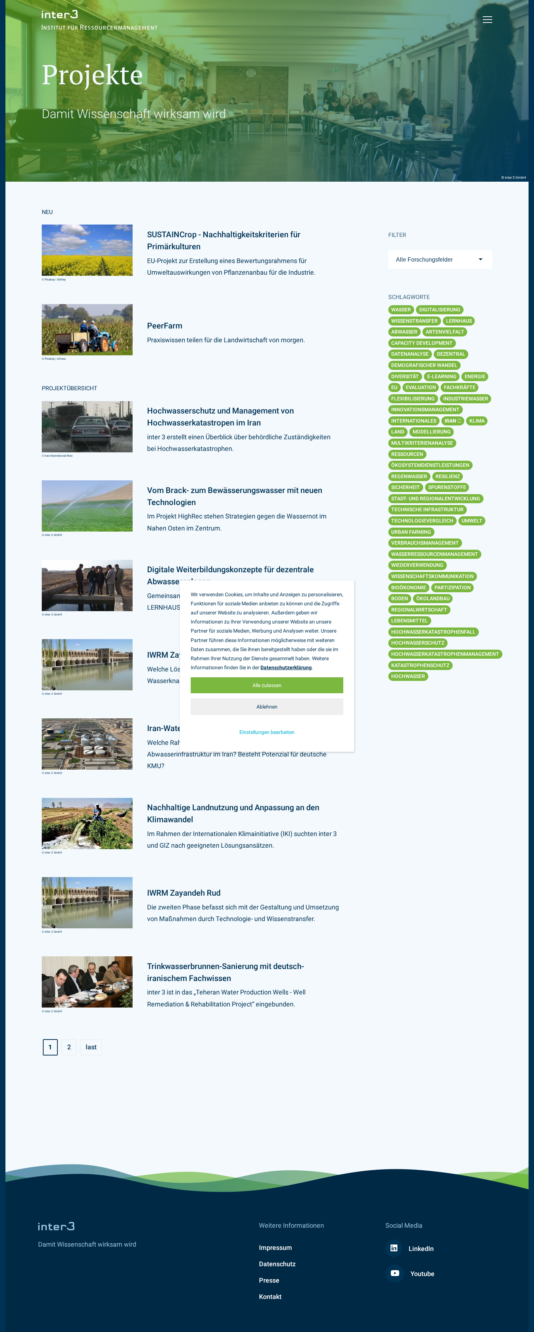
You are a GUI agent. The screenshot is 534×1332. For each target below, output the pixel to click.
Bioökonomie (408, 587)
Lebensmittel (409, 620)
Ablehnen (267, 707)
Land (397, 432)
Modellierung (432, 432)
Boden (399, 598)
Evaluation (421, 387)
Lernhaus (459, 321)
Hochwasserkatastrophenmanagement (445, 654)
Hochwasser (408, 676)
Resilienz (448, 476)
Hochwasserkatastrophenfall (433, 632)
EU (394, 387)
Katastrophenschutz (420, 665)
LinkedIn (420, 1248)
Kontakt (270, 1296)
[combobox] (440, 259)
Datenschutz (277, 1264)
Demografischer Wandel (424, 365)
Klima (477, 421)
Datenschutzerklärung (286, 667)
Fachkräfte (460, 387)
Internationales (413, 421)
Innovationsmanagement (425, 409)
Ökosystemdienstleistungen (430, 465)
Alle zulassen (267, 685)
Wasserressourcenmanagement (434, 554)
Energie (475, 376)
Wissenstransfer (414, 321)
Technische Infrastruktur (427, 509)
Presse (269, 1280)
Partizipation (452, 587)
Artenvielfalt (445, 332)
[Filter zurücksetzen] (459, 420)
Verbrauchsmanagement (425, 543)
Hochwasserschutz (417, 643)
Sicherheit (405, 487)
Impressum (275, 1247)
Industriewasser (465, 398)
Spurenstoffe (447, 487)
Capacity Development (422, 343)
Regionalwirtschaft (419, 610)
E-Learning (442, 376)
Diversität (405, 376)
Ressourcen (407, 454)
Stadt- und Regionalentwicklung (435, 498)
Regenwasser (409, 476)
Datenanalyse (410, 354)
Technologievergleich (422, 521)
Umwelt (472, 521)
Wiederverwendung (417, 565)
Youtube (421, 1273)
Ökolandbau (433, 598)
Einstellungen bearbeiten (267, 732)
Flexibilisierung (413, 398)
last (91, 1047)
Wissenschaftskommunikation (432, 576)
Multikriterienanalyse (422, 443)
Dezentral (451, 354)
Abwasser (404, 332)
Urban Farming (411, 532)
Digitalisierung (440, 309)
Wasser (401, 309)
